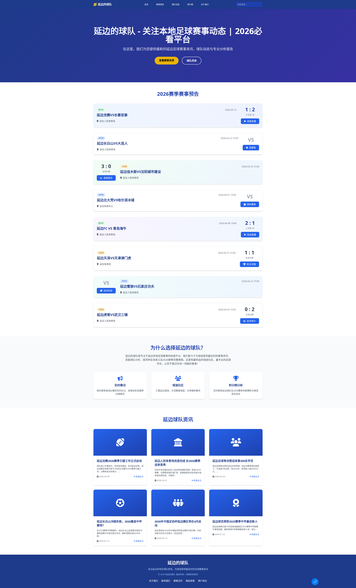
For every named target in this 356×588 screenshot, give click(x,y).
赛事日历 (178, 580)
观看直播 (251, 121)
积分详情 (251, 264)
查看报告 (107, 177)
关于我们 (205, 4)
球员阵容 (107, 290)
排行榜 (190, 4)
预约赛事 (251, 204)
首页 (146, 4)
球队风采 (192, 60)
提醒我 (252, 147)
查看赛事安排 (166, 60)
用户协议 (202, 580)
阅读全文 (140, 476)
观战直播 (251, 234)
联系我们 (165, 580)
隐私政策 (190, 580)
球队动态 (176, 4)
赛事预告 (160, 4)
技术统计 (251, 320)
